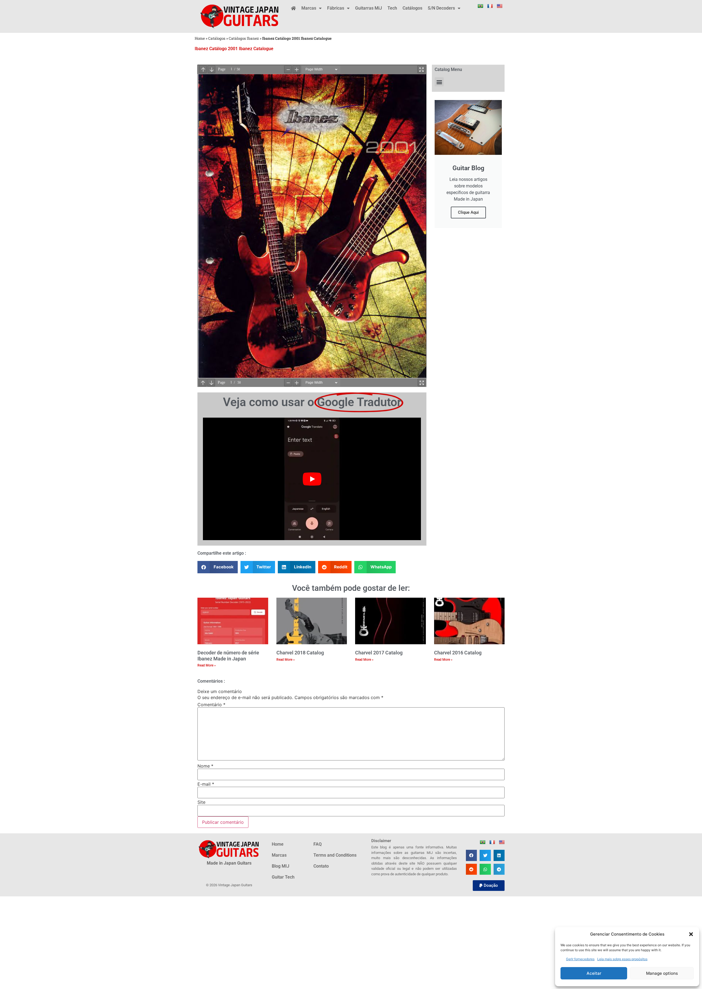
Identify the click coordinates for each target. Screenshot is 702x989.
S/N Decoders (441, 8)
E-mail (205, 784)
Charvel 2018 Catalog (300, 652)
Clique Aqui (468, 212)
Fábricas (335, 8)
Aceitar (594, 973)
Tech (392, 8)
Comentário (211, 704)
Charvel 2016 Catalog (458, 652)
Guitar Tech (283, 877)
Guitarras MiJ (368, 8)
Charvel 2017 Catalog (379, 652)
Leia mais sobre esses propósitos (622, 959)
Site (201, 802)
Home (200, 38)
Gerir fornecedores (580, 959)
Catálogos (412, 8)
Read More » (206, 665)
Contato (321, 866)
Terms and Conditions (334, 855)
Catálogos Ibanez (244, 38)
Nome (205, 766)
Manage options (662, 973)
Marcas (308, 8)
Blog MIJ (280, 866)
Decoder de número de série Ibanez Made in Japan (228, 656)
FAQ (317, 844)
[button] (691, 934)
